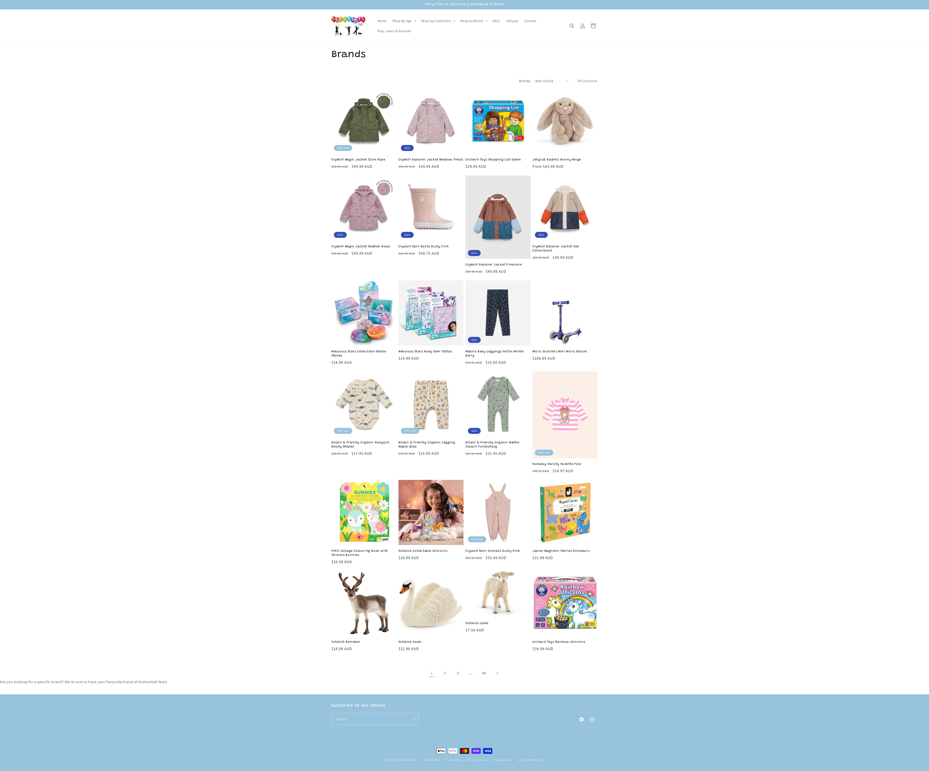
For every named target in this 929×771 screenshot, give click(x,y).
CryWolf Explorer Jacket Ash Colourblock (555, 248)
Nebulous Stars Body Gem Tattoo (425, 351)
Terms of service (477, 760)
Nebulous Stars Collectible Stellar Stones (359, 353)
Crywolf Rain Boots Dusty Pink (423, 246)
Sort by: (525, 81)
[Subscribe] (413, 719)
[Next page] (497, 673)
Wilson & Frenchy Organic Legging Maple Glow (426, 444)
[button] (404, 21)
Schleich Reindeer (345, 641)
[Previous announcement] (333, 4)
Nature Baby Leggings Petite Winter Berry (494, 353)
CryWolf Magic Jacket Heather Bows (360, 246)
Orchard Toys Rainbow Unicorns (558, 641)
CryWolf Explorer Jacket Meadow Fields (430, 159)
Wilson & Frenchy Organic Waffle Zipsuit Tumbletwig (492, 444)
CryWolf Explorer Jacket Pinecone (493, 264)
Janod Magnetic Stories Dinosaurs (560, 550)
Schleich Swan (410, 641)
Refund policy (431, 760)
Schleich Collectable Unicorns (422, 550)
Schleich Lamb (477, 623)
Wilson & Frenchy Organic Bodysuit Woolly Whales (360, 444)
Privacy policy (453, 760)
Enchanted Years (406, 760)
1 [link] (432, 672)
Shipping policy (502, 760)
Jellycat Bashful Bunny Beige (556, 159)
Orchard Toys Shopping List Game (493, 159)
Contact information (530, 760)
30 (484, 673)
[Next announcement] (596, 4)
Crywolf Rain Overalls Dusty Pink (492, 550)
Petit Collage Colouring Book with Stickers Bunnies (359, 553)
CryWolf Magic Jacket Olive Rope (358, 159)
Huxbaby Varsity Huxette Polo (556, 464)
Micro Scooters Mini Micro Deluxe (559, 351)
